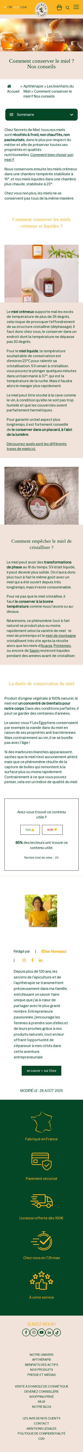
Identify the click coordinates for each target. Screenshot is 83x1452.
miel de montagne (61, 636)
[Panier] (59, 7)
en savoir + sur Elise (41, 1070)
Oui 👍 (30, 829)
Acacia (46, 646)
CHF (24, 7)
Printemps (62, 646)
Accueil (13, 91)
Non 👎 (52, 829)
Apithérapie (33, 86)
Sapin (34, 651)
